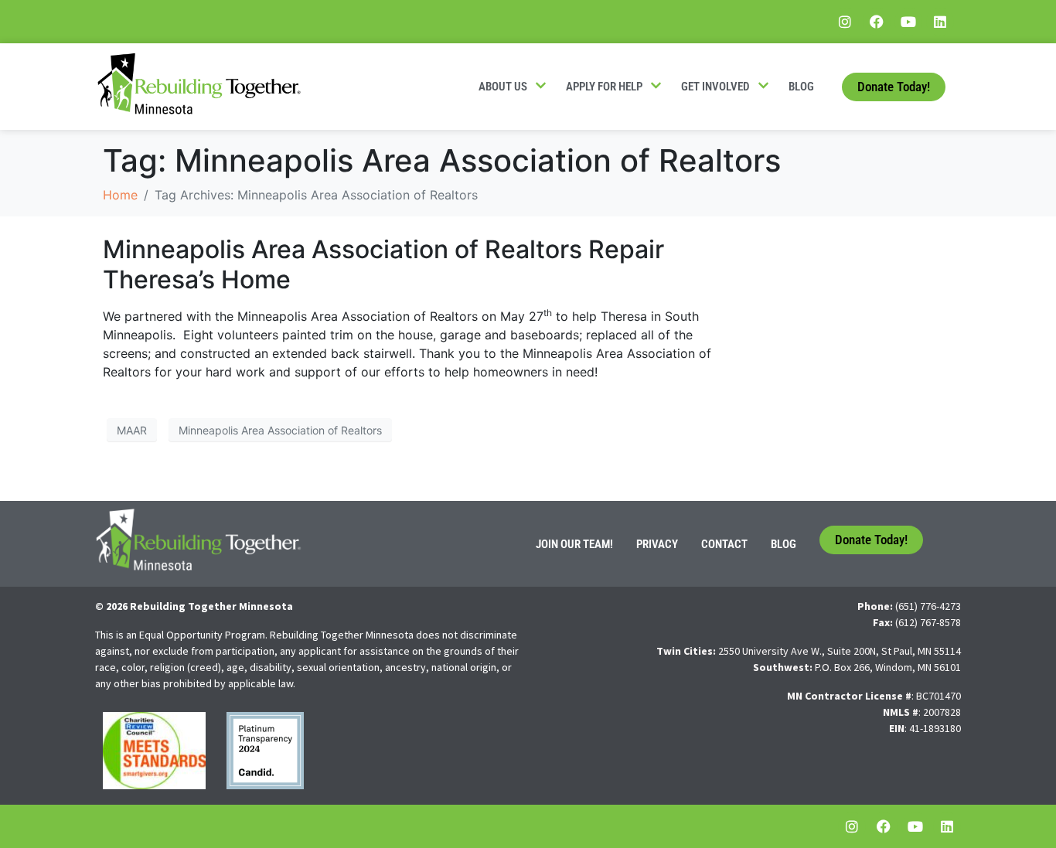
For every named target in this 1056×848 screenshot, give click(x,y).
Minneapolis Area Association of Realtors (280, 430)
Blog (801, 87)
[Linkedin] (940, 22)
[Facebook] (877, 22)
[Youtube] (908, 22)
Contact (724, 544)
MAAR (132, 430)
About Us (503, 87)
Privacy (657, 544)
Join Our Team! (574, 544)
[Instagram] (845, 22)
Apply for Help (604, 87)
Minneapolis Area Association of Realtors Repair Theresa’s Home (383, 264)
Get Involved (715, 87)
